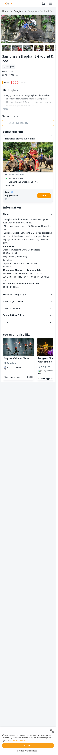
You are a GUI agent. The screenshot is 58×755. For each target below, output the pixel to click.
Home (5, 11)
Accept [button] (28, 745)
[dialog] (28, 741)
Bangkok (18, 11)
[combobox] (52, 730)
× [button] (53, 732)
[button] (28, 123)
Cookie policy (19, 740)
